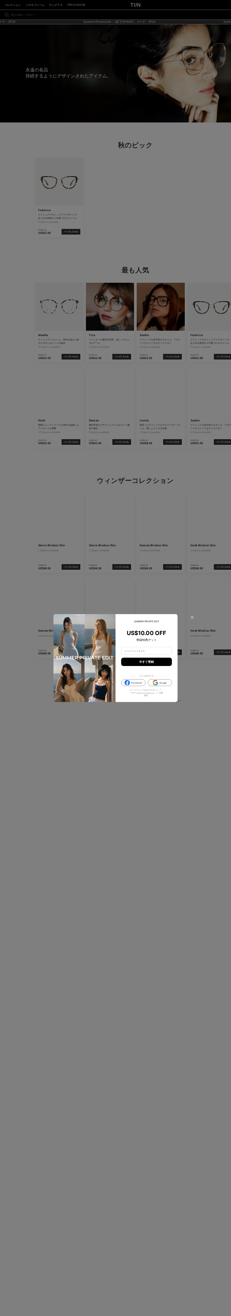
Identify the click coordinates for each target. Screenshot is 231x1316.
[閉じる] (192, 617)
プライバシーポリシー (145, 693)
